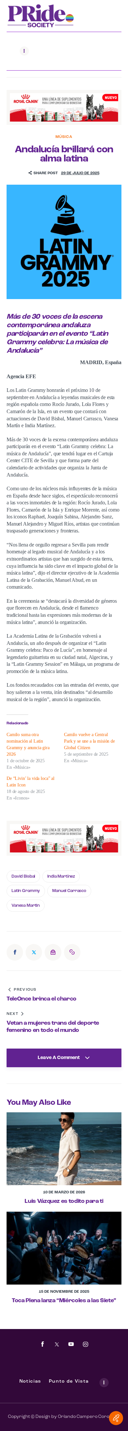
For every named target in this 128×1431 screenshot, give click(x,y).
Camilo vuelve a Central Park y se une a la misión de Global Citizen (89, 741)
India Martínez (61, 876)
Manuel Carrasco (69, 891)
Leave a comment (59, 1057)
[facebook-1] (42, 1344)
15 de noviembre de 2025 (64, 1292)
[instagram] (85, 1344)
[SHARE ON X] (34, 952)
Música (63, 137)
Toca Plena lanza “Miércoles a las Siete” (64, 1301)
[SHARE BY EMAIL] (53, 952)
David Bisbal (23, 876)
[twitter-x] (56, 1344)
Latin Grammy (25, 891)
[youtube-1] (71, 1344)
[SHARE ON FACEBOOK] (15, 952)
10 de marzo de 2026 (64, 1192)
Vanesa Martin (25, 905)
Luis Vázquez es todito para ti (64, 1201)
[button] (43, 173)
